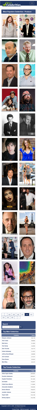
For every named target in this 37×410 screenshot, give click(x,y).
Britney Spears (6, 397)
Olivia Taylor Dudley (7, 373)
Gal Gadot (4, 381)
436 (12, 317)
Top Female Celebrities (11, 367)
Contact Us (33, 409)
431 (23, 314)
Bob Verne (5, 343)
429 (14, 314)
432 (27, 314)
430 (18, 314)
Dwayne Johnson (6, 338)
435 (8, 317)
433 (31, 314)
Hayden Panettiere (7, 379)
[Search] (20, 327)
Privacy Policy (15, 409)
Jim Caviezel (5, 356)
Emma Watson (6, 389)
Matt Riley (4, 362)
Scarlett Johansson (7, 376)
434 (4, 317)
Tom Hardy (5, 346)
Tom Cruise (5, 340)
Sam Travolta (5, 348)
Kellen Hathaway (6, 351)
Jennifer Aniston (6, 392)
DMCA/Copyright (24, 409)
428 (9, 314)
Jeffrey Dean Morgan (7, 354)
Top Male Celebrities (10, 331)
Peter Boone (5, 359)
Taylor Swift (5, 395)
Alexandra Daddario (7, 387)
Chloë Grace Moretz (7, 384)
